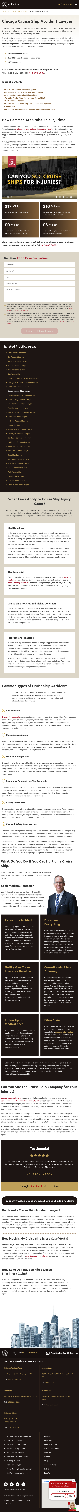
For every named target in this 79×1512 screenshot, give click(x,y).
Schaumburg (47, 1368)
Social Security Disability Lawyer (19, 1469)
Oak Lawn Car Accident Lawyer (20, 438)
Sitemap (9, 1503)
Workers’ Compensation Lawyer (19, 1436)
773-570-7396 (13, 1427)
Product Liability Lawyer (16, 1449)
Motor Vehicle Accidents (19, 12)
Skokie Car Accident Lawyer (18, 463)
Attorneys (48, 1440)
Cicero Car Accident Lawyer (18, 387)
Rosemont (8, 1391)
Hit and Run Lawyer (15, 425)
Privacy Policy (9, 1501)
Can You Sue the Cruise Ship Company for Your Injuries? (28, 104)
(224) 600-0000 (51, 1382)
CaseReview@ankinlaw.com (64, 1353)
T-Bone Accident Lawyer (17, 468)
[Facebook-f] (12, 1484)
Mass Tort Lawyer (14, 1465)
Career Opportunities (52, 1449)
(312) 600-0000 (65, 4)
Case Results (49, 1453)
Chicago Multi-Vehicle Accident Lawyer (23, 383)
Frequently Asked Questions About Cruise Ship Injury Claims (30, 109)
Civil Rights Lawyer (14, 1461)
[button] (76, 4)
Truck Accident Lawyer (16, 476)
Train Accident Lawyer (16, 472)
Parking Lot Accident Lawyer (19, 442)
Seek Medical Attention (14, 101)
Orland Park (46, 1391)
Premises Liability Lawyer (16, 1444)
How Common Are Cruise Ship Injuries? (21, 90)
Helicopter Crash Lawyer (17, 417)
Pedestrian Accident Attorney (19, 446)
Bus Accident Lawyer (16, 374)
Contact (47, 1457)
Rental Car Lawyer (15, 455)
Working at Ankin (50, 1444)
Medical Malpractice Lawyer (17, 1457)
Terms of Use (63, 321)
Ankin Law (6, 12)
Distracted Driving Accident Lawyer (21, 395)
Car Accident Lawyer (16, 357)
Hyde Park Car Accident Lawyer (20, 429)
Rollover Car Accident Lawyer (19, 459)
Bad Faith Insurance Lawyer (17, 1473)
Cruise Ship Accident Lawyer (19, 391)
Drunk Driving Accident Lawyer (20, 400)
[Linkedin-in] (17, 1484)
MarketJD (21, 1489)
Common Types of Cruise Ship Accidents (22, 95)
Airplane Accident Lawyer (18, 361)
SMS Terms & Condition (21, 310)
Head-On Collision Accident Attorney (22, 412)
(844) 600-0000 (14, 1380)
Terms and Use (24, 1501)
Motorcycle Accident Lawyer (19, 434)
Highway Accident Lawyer (18, 421)
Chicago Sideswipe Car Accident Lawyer (23, 378)
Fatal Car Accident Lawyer (18, 408)
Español (47, 1473)
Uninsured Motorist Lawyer (18, 485)
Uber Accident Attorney (17, 480)
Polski (46, 1469)
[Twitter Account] (23, 1484)
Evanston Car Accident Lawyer (20, 404)
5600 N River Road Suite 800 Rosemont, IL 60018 (20, 1396)
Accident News (50, 1465)
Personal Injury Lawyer (15, 1440)
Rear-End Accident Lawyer (18, 451)
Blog (46, 1461)
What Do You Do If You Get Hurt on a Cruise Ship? (25, 98)
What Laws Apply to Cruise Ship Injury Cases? (24, 92)
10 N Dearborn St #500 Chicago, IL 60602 (18, 1374)
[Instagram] (6, 1484)
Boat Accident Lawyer (16, 370)
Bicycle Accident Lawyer (17, 366)
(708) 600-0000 (51, 1405)
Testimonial (10, 106)
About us (47, 1436)
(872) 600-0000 (14, 1402)
